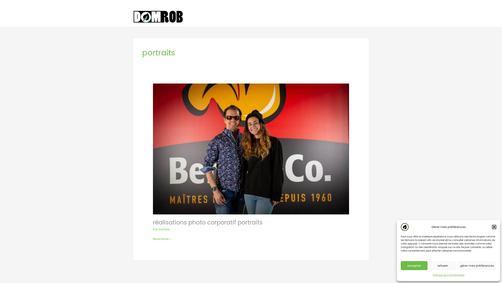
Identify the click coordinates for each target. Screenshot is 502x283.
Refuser (442, 266)
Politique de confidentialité (448, 275)
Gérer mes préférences (477, 266)
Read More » (162, 239)
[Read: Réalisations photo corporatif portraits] (251, 149)
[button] (494, 227)
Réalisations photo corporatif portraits (208, 222)
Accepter (414, 266)
